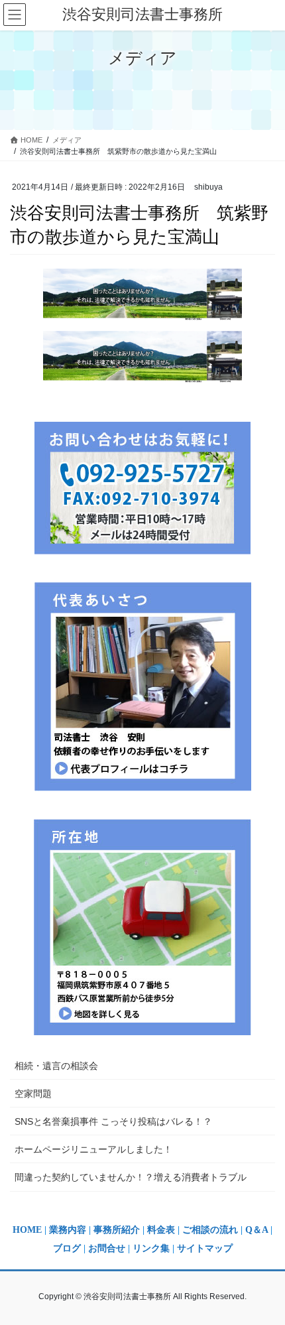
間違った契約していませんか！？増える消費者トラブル (131, 1177)
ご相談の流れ (210, 1230)
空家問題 (33, 1093)
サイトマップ (205, 1248)
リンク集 (152, 1248)
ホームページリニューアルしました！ (93, 1149)
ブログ (68, 1248)
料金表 (161, 1230)
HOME (27, 1230)
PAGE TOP (265, 1273)
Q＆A (256, 1230)
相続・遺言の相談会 (56, 1065)
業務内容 (67, 1230)
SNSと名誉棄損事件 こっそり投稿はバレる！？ (113, 1121)
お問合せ (106, 1248)
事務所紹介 (116, 1230)
